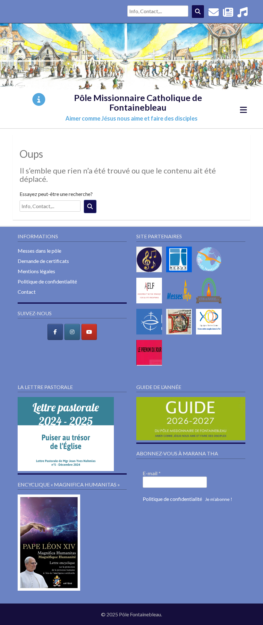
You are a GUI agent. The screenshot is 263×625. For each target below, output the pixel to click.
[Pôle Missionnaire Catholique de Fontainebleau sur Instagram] (72, 332)
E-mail (152, 473)
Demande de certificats (43, 261)
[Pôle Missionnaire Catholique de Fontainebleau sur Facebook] (55, 332)
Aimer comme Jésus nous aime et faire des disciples (131, 118)
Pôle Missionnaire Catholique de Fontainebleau (138, 102)
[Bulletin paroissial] (228, 14)
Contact (27, 292)
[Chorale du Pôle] (242, 14)
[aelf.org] (150, 304)
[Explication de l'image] (38, 99)
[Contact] (213, 14)
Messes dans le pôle (39, 251)
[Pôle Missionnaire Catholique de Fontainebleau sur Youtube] (89, 332)
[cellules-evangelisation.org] (210, 273)
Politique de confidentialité (47, 281)
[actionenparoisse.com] (210, 304)
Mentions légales (36, 271)
